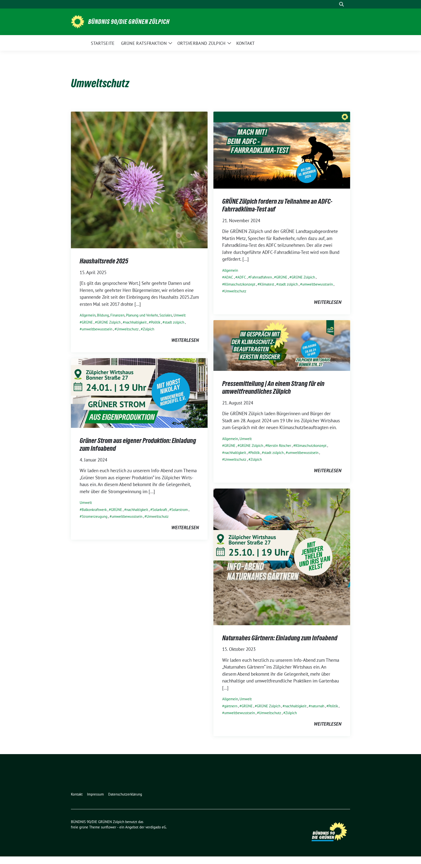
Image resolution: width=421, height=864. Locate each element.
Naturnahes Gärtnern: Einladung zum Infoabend (279, 638)
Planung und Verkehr (142, 315)
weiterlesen (185, 340)
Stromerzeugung (94, 516)
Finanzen (117, 315)
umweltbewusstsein (97, 329)
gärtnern (230, 706)
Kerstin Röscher (279, 445)
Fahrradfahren (261, 277)
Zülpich (148, 329)
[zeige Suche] (341, 4)
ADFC (241, 277)
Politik (155, 322)
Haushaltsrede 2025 (104, 261)
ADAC (228, 277)
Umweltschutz (127, 329)
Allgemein (88, 315)
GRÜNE (87, 322)
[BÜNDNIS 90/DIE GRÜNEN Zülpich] (77, 21)
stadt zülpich (174, 322)
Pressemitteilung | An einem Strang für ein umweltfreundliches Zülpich (273, 387)
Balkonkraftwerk (94, 509)
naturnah (317, 706)
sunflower (108, 827)
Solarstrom (179, 509)
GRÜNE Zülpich (109, 322)
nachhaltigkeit (136, 322)
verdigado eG (155, 827)
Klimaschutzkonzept (239, 284)
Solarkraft (159, 509)
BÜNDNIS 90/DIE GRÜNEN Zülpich (129, 21)
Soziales (165, 315)
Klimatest (266, 284)
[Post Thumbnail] (139, 179)
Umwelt (179, 315)
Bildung (103, 315)
